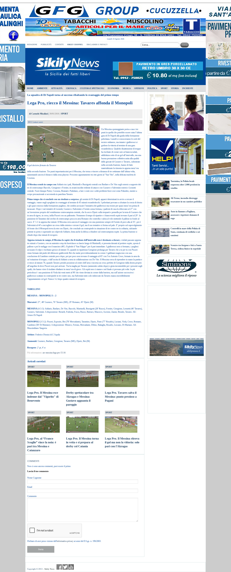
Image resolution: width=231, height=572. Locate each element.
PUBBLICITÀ (46, 44)
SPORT (64, 113)
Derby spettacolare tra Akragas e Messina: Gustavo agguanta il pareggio (79, 398)
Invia (40, 549)
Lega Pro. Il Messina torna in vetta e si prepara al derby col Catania (82, 442)
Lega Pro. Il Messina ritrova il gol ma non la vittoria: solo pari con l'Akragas (122, 442)
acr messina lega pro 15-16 (54, 352)
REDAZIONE (32, 44)
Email (29, 487)
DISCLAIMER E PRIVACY (97, 44)
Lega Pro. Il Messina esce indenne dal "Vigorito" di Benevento (42, 396)
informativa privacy (65, 541)
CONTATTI (59, 44)
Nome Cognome (34, 478)
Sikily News (49, 569)
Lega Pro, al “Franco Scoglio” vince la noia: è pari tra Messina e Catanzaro (41, 444)
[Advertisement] (177, 307)
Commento (32, 496)
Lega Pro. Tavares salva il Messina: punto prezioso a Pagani (121, 396)
